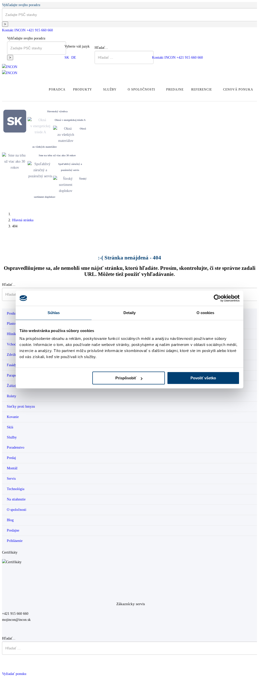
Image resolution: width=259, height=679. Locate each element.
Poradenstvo (15, 447)
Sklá (10, 427)
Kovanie (13, 417)
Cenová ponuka (238, 89)
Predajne (175, 89)
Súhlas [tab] (54, 313)
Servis (11, 478)
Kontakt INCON (14, 30)
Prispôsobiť (125, 378)
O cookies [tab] (205, 313)
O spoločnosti (141, 89)
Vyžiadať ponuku (14, 674)
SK (66, 57)
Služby (110, 89)
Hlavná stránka (22, 220)
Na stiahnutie (16, 499)
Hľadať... (101, 48)
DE (73, 57)
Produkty (82, 89)
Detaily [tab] (129, 313)
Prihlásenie (15, 541)
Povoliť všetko (203, 378)
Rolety (11, 396)
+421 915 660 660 (40, 30)
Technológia (15, 489)
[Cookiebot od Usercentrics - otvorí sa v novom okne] (217, 298)
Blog (10, 520)
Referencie (201, 89)
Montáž (12, 468)
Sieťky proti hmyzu (21, 406)
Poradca (57, 89)
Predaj (11, 458)
